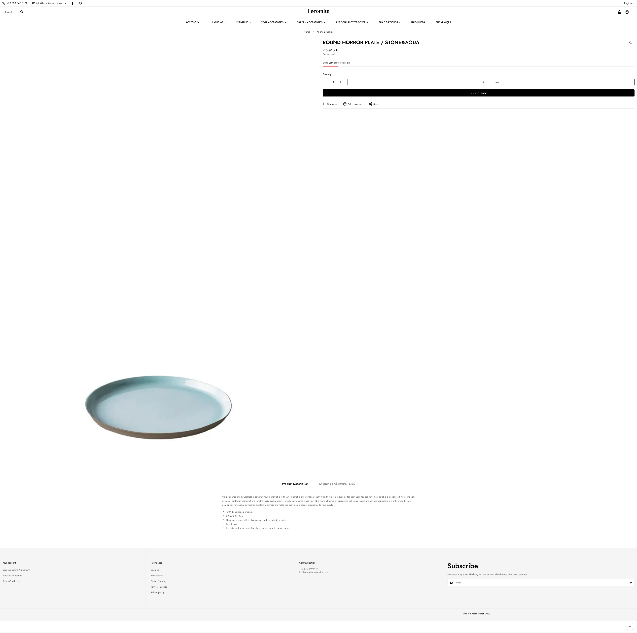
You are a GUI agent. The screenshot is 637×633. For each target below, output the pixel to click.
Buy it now (478, 93)
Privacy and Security (12, 575)
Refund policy (157, 592)
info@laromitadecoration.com (313, 572)
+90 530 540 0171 (308, 568)
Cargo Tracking (158, 581)
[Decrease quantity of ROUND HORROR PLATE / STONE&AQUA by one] (326, 82)
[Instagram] (80, 3)
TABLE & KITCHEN (388, 22)
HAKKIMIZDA (418, 22)
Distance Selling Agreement (16, 569)
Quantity (327, 74)
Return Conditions (11, 581)
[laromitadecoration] (318, 12)
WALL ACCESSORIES (272, 22)
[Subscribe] (631, 582)
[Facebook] (72, 3)
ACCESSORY (192, 22)
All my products (325, 32)
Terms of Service (159, 586)
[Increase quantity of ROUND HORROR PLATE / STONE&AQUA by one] (340, 82)
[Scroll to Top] (630, 615)
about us (155, 569)
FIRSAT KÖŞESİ (444, 22)
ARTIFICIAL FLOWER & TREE (350, 22)
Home (307, 32)
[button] (627, 12)
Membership (157, 575)
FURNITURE (242, 22)
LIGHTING (217, 22)
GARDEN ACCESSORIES (309, 22)
